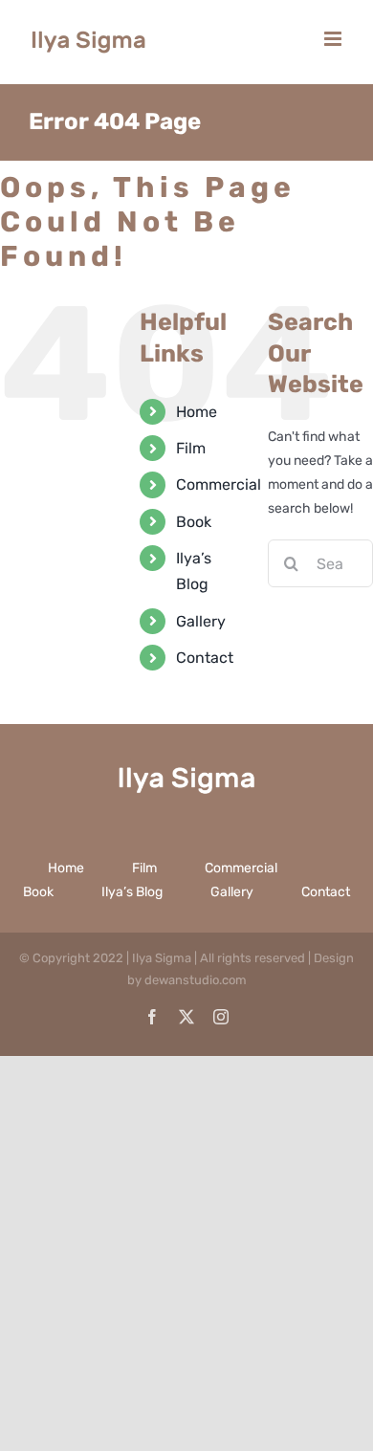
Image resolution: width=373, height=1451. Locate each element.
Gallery (201, 621)
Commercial (218, 484)
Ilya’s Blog (132, 892)
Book (193, 522)
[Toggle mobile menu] (334, 39)
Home (196, 412)
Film (191, 448)
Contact (204, 658)
